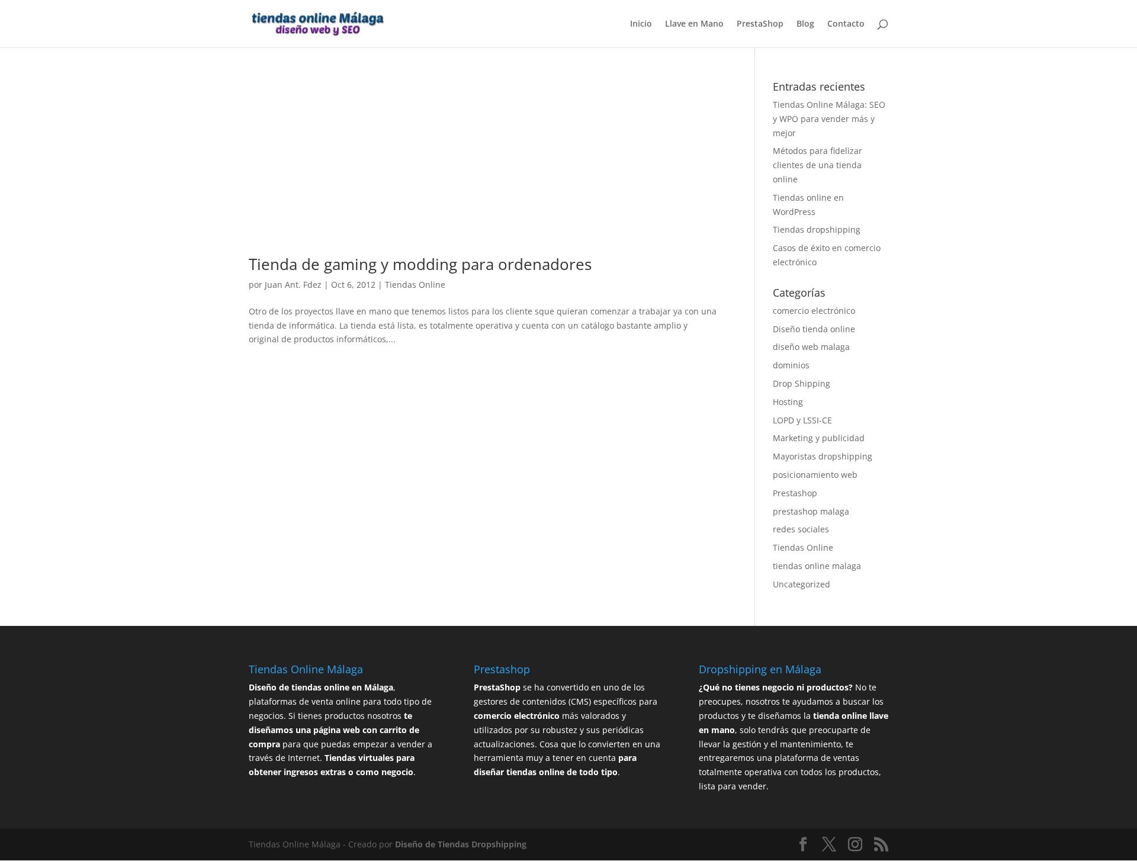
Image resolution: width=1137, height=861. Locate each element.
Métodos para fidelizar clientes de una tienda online (817, 165)
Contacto (846, 24)
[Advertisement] (484, 169)
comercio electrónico (814, 310)
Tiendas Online (415, 284)
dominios (791, 365)
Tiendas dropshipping (816, 229)
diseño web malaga (811, 346)
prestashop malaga (811, 511)
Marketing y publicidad (819, 438)
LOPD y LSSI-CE (802, 420)
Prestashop (795, 493)
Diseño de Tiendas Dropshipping (460, 844)
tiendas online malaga (817, 565)
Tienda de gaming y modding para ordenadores (420, 264)
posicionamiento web (815, 474)
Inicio (641, 24)
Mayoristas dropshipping (822, 456)
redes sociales (801, 529)
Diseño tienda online (814, 329)
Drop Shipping (801, 383)
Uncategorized (801, 584)
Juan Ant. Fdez (293, 284)
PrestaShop (760, 24)
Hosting (788, 401)
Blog (805, 24)
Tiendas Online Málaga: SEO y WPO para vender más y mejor (829, 119)
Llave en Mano (694, 24)
